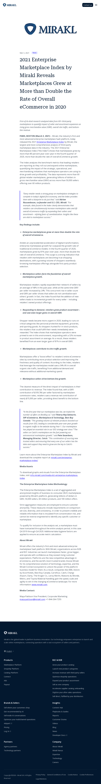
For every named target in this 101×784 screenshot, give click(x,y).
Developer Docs (59, 735)
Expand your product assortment (65, 680)
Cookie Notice (73, 775)
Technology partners (12, 750)
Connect (7, 676)
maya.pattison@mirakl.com (32, 599)
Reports (55, 715)
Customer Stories (59, 719)
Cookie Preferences (86, 775)
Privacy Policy (40, 775)
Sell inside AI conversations (15, 715)
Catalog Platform (11, 672)
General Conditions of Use (56, 775)
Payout (7, 684)
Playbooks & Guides (60, 711)
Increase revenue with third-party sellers (68, 672)
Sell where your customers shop (17, 707)
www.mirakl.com (39, 584)
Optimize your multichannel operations (19, 719)
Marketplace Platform (13, 665)
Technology (57, 758)
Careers (55, 762)
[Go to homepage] (10, 633)
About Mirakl (57, 746)
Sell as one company (60, 684)
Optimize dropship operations (64, 676)
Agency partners (10, 746)
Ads (5, 680)
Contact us (87, 5)
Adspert (8, 723)
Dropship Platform (11, 669)
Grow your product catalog (63, 665)
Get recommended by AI (14, 711)
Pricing (6, 727)
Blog (54, 727)
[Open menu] (96, 5)
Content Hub (57, 707)
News (35, 53)
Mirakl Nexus (57, 750)
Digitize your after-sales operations (66, 692)
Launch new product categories (65, 669)
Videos (55, 723)
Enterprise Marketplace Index (50, 142)
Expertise (56, 754)
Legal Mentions (41, 779)
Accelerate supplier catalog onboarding (68, 688)
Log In (7, 731)
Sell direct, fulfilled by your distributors (67, 696)
